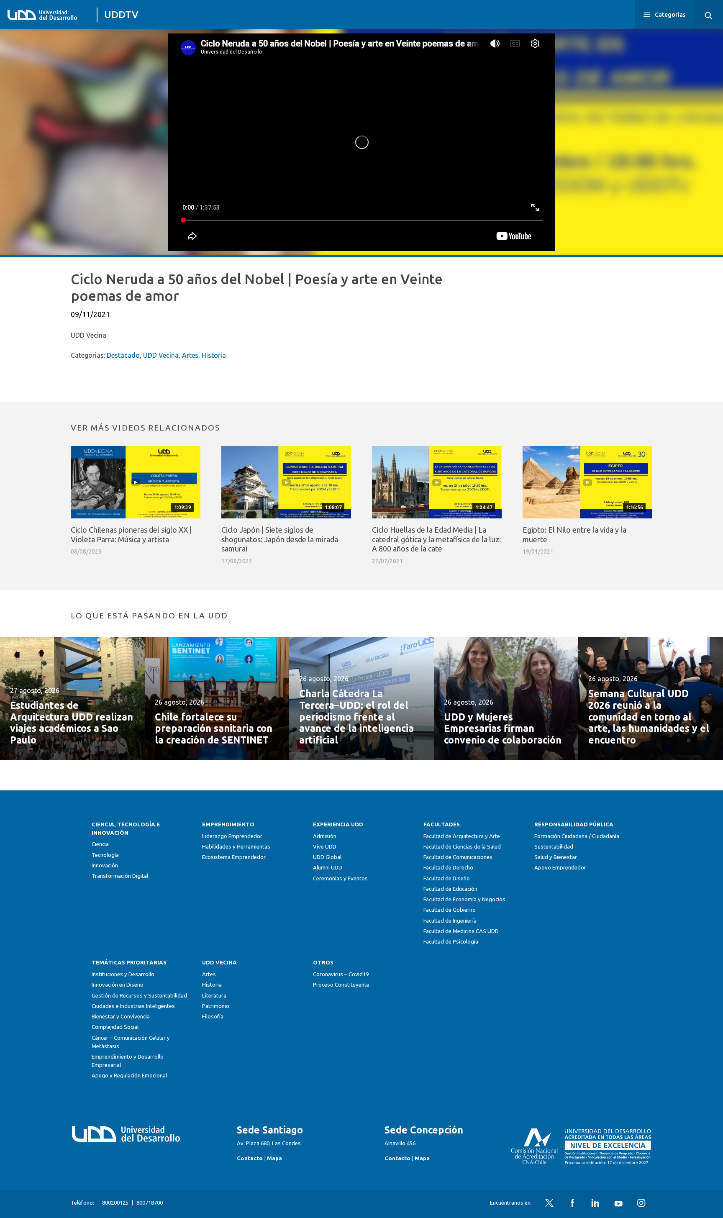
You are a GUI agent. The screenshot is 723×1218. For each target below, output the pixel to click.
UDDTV (121, 14)
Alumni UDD (327, 867)
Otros (323, 962)
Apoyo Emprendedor (560, 867)
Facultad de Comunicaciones (457, 857)
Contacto (250, 1158)
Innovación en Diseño (118, 985)
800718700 (149, 1203)
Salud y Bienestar (555, 857)
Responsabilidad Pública (573, 824)
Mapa (274, 1158)
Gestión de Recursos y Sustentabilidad (139, 995)
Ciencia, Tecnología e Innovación (126, 828)
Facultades (441, 824)
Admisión (324, 836)
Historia (214, 355)
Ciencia (100, 844)
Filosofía (212, 1016)
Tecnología (105, 855)
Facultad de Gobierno (449, 910)
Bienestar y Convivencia (121, 1016)
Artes (190, 355)
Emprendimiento (228, 824)
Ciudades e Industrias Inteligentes (133, 1006)
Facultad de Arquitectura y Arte (461, 836)
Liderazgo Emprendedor (232, 836)
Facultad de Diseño (446, 878)
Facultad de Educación (450, 889)
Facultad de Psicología (450, 942)
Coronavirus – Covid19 (341, 974)
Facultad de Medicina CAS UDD (461, 931)
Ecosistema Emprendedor (234, 857)
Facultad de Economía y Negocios (464, 899)
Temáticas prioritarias (129, 962)
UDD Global (327, 857)
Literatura (214, 995)
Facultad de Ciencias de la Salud (462, 847)
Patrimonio (215, 1006)
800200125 (115, 1203)
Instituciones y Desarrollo (123, 974)
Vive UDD (324, 847)
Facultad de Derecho (448, 867)
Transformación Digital (120, 876)
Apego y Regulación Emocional (129, 1075)
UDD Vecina (161, 355)
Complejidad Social (115, 1027)
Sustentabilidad (553, 847)
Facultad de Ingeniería (450, 921)
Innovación (105, 865)
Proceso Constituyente (341, 985)
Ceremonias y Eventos (340, 878)
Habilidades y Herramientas (236, 847)
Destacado (123, 355)
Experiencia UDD (338, 824)
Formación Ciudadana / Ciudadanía (576, 836)
